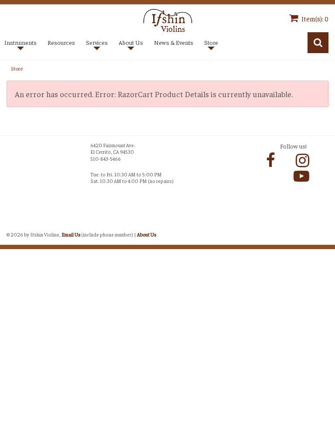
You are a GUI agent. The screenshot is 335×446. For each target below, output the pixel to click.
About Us (146, 234)
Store (17, 68)
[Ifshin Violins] (167, 19)
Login (15, 224)
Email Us (71, 234)
